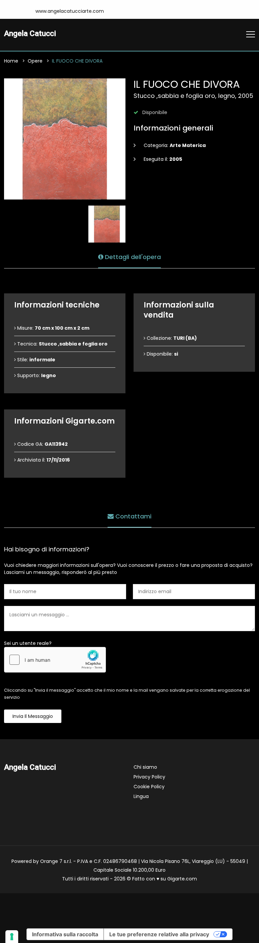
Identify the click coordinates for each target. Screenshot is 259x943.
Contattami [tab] (132, 516)
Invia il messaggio (32, 716)
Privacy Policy (149, 776)
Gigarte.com (182, 878)
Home (11, 61)
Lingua (141, 796)
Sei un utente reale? (28, 643)
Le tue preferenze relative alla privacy (159, 934)
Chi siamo (145, 767)
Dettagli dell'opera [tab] (132, 257)
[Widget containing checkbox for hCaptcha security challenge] (55, 660)
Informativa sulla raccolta (65, 934)
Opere (35, 61)
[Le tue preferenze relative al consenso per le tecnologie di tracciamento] (11, 936)
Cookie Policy (149, 786)
